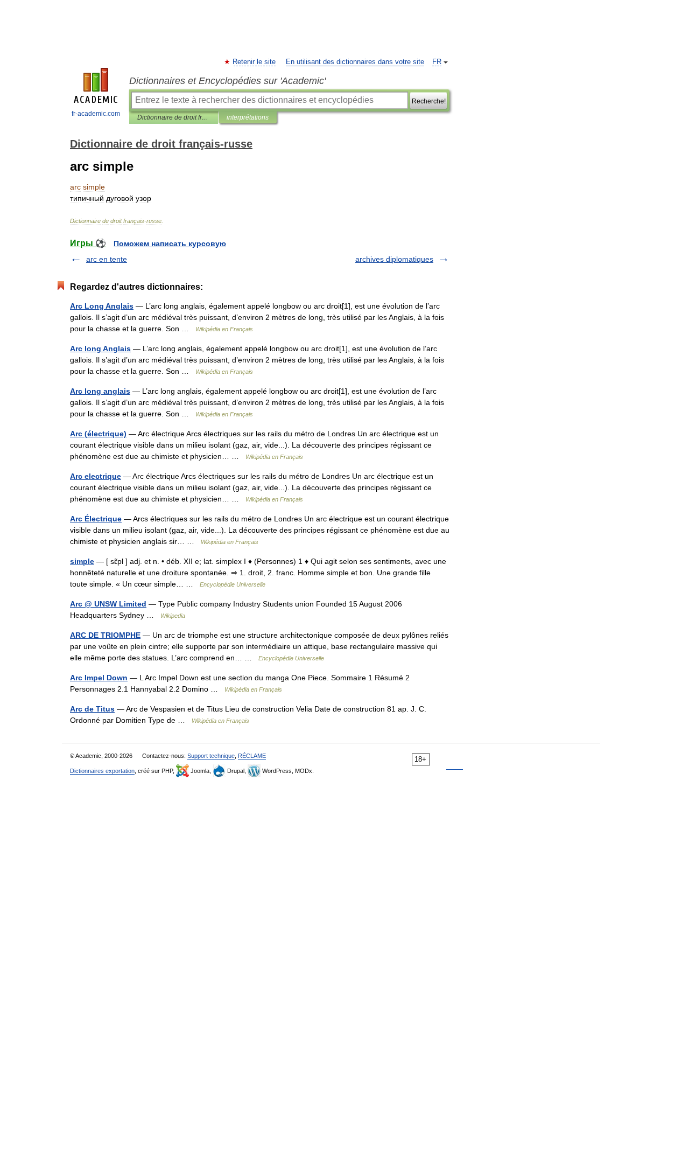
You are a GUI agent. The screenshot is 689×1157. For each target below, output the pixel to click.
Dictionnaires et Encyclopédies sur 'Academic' (227, 80)
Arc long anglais (100, 391)
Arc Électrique (96, 518)
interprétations (248, 117)
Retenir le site (255, 62)
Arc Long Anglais (101, 306)
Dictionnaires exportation (102, 771)
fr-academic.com (96, 113)
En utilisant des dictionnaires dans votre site (355, 62)
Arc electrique (95, 476)
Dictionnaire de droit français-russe (173, 117)
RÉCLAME (252, 755)
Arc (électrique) (98, 433)
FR (436, 62)
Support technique (211, 755)
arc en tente (106, 259)
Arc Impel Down (99, 677)
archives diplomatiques (394, 259)
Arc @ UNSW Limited (108, 604)
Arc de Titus (92, 709)
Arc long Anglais (100, 348)
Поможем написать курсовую (170, 243)
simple (82, 561)
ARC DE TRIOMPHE (105, 635)
